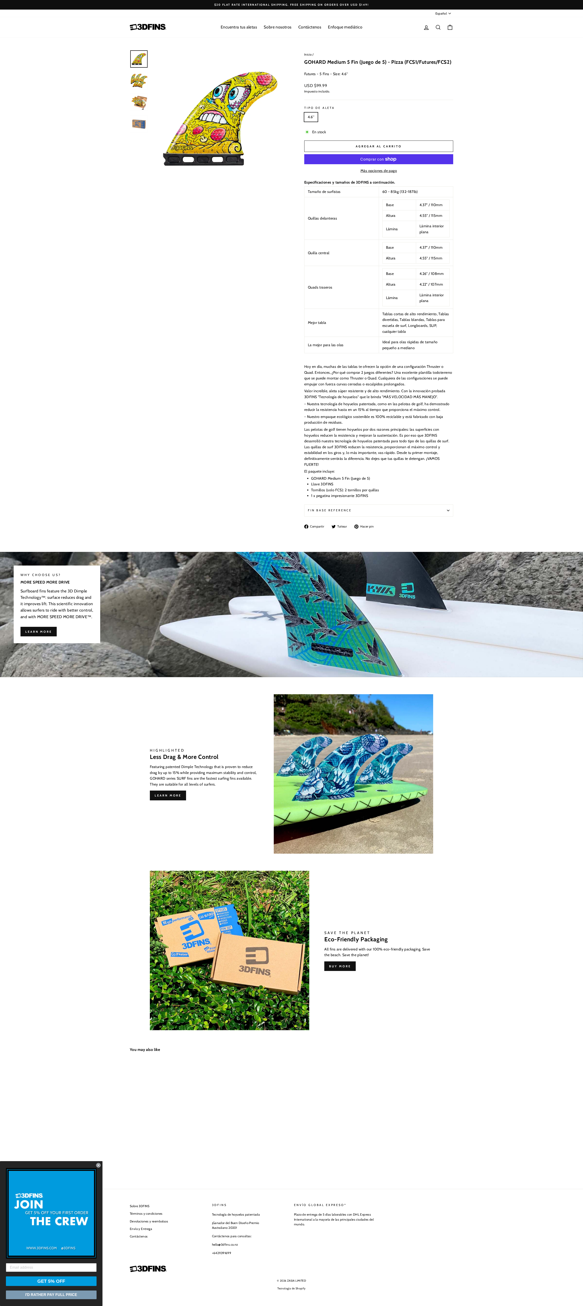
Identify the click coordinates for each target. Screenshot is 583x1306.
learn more (38, 631)
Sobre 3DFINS (140, 1206)
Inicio (308, 54)
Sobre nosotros (278, 27)
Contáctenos (309, 27)
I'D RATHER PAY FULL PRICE (51, 1295)
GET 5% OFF (51, 1281)
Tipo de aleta (319, 108)
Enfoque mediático (345, 27)
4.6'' (311, 117)
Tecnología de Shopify (291, 1288)
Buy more (340, 966)
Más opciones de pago (379, 171)
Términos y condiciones (146, 1213)
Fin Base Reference (330, 510)
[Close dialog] (98, 1165)
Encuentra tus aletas (239, 27)
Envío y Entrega (141, 1229)
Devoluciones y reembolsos (149, 1221)
